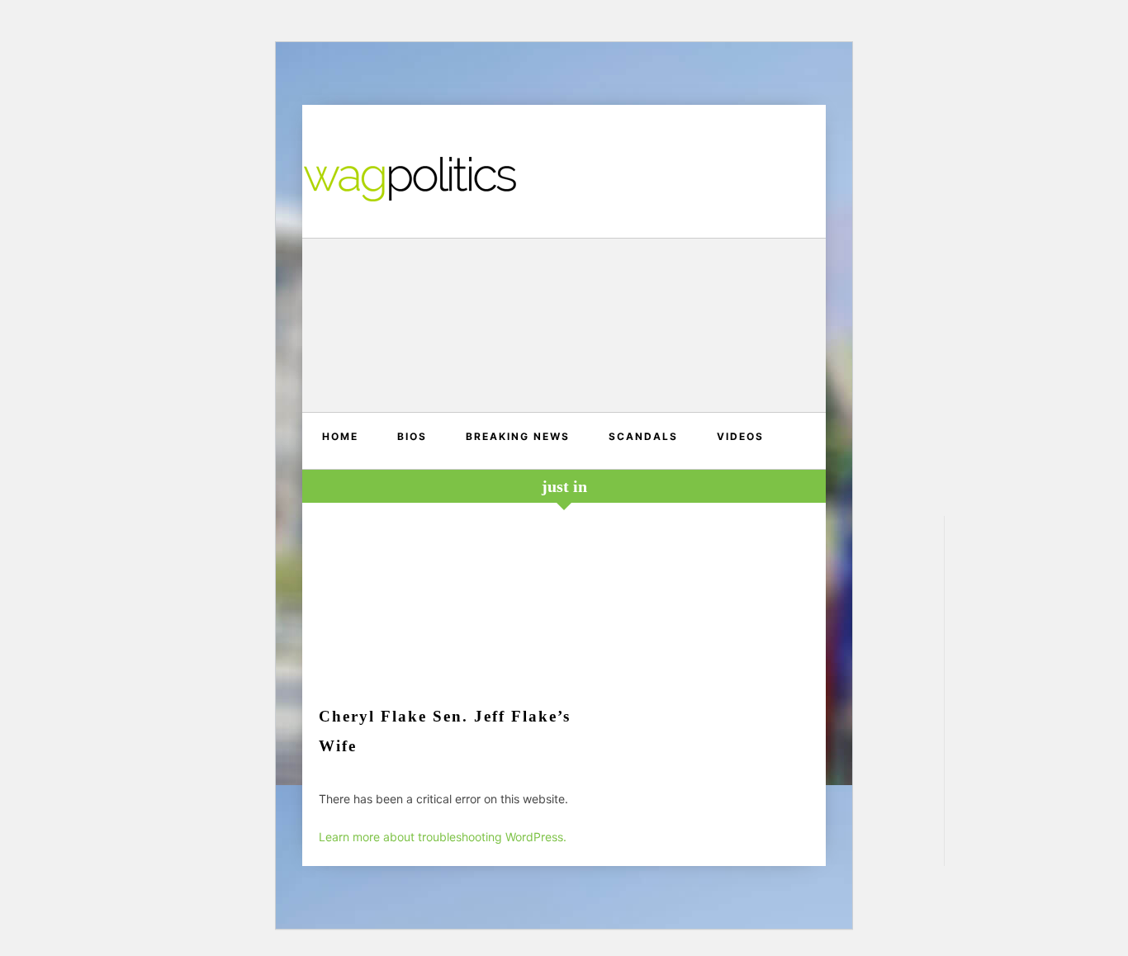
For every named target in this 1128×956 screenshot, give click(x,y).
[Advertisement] (564, 327)
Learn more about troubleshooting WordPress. (442, 837)
